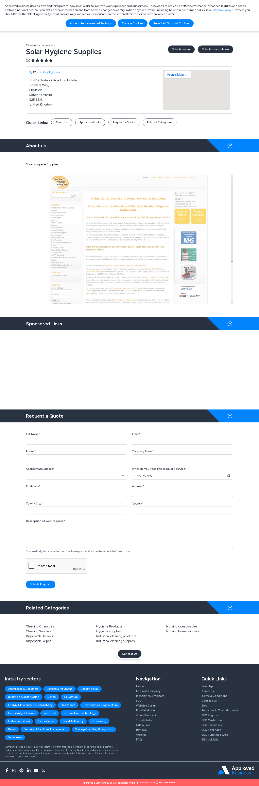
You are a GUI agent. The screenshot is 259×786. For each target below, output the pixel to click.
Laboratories (46, 721)
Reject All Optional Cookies (171, 23)
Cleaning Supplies (38, 631)
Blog (204, 705)
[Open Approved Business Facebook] (7, 770)
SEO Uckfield (210, 739)
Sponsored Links (90, 122)
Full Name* (33, 434)
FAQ (139, 739)
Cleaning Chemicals (40, 626)
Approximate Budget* (40, 469)
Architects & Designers (23, 689)
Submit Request (40, 584)
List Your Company (148, 691)
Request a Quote (124, 122)
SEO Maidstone (212, 720)
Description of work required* (45, 521)
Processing (99, 721)
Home (140, 686)
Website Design (146, 705)
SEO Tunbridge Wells (215, 734)
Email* (136, 434)
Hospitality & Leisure (21, 713)
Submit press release (215, 49)
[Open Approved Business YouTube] (36, 770)
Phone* (31, 451)
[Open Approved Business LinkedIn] (29, 770)
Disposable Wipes (38, 641)
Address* (138, 486)
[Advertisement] (129, 368)
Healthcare (68, 705)
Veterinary (15, 737)
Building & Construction (23, 697)
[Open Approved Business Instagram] (14, 770)
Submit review (181, 49)
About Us (61, 122)
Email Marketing (146, 710)
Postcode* (33, 486)
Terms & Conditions (214, 696)
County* (137, 503)
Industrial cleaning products (116, 636)
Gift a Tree (143, 725)
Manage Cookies (132, 23)
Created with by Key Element (158, 782)
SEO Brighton (210, 715)
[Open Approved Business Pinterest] (21, 770)
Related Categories (159, 122)
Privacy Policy (222, 10)
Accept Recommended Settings (91, 23)
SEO (139, 700)
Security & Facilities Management (45, 729)
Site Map (207, 686)
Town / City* (34, 503)
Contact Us (129, 654)
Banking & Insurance (59, 689)
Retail (12, 729)
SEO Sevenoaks (212, 725)
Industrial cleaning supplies (115, 641)
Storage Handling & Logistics (94, 729)
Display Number (53, 72)
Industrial (50, 713)
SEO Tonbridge (211, 730)
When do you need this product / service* (159, 469)
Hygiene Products (109, 626)
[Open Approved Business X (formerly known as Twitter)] (43, 770)
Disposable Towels (39, 636)
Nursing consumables (181, 626)
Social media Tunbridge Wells (220, 710)
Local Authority (73, 721)
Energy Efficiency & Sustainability (30, 705)
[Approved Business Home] (236, 770)
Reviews (141, 730)
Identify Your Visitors (150, 696)
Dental (51, 697)
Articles (141, 734)
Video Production (147, 715)
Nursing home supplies (182, 631)
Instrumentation (19, 721)
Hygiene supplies (108, 631)
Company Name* (143, 451)
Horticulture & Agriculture (100, 705)
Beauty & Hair (89, 689)
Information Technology (80, 713)
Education (71, 697)
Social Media (144, 720)
